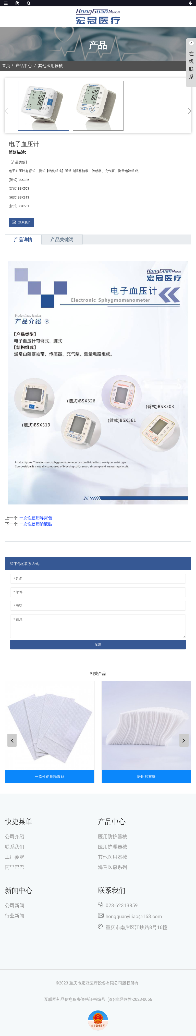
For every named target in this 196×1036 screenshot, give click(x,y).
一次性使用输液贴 (35, 524)
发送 (98, 644)
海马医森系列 (112, 867)
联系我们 (24, 222)
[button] (188, 111)
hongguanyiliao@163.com (134, 916)
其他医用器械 (50, 65)
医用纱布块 (146, 776)
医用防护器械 (112, 837)
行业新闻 (14, 916)
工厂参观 (14, 857)
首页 (6, 65)
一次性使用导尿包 (35, 517)
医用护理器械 (112, 847)
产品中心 (24, 65)
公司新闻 (14, 905)
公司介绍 (14, 837)
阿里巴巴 (14, 867)
